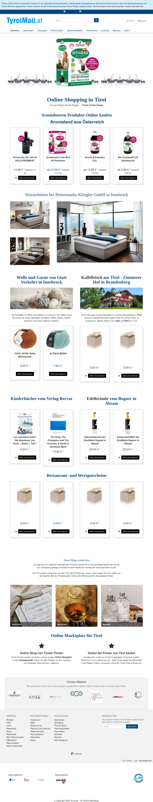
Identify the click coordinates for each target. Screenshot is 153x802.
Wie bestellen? (37, 734)
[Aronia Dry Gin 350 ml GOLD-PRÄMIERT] (25, 142)
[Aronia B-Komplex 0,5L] (95, 142)
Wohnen (117, 30)
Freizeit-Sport (56, 30)
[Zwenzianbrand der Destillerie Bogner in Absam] (95, 423)
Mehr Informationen (27, 178)
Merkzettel (11, 734)
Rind (126, 320)
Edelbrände (98, 398)
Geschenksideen (75, 30)
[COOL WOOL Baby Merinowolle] (25, 339)
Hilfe (9, 722)
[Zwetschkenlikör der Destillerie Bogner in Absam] (128, 423)
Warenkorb (11, 728)
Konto (9, 731)
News (33, 740)
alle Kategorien (61, 740)
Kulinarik (105, 30)
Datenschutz (36, 725)
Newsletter (35, 737)
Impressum (35, 719)
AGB (32, 722)
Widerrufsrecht (37, 731)
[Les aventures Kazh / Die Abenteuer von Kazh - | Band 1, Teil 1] (25, 423)
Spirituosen (28, 30)
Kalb (117, 320)
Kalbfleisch (91, 277)
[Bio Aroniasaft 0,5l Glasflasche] (128, 142)
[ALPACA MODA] (58, 339)
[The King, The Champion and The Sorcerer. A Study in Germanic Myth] (58, 423)
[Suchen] (96, 20)
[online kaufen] (24, 20)
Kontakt (10, 719)
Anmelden (131, 20)
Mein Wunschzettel (15, 737)
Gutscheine (92, 30)
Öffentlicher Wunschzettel (13, 741)
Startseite (14, 30)
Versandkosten (145, 760)
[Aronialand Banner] (76, 62)
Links (9, 725)
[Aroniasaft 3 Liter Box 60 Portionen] (58, 142)
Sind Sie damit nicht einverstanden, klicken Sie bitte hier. (118, 6)
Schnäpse (42, 30)
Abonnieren (132, 726)
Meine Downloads (14, 745)
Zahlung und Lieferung (40, 728)
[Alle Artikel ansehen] (14, 694)
